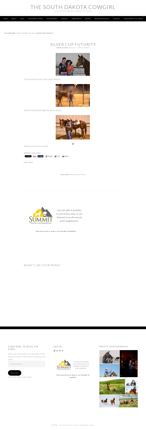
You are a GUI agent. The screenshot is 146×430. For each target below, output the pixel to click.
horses (83, 174)
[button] (109, 357)
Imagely (91, 425)
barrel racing (75, 174)
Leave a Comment (83, 47)
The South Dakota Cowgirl (73, 7)
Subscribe (14, 373)
